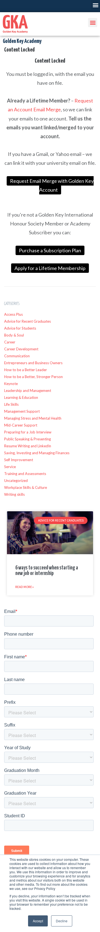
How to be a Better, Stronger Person (33, 376)
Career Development (21, 349)
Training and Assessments (25, 473)
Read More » (24, 587)
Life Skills (11, 404)
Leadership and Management (27, 390)
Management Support (22, 411)
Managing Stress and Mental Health (32, 418)
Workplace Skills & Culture (25, 487)
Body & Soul (14, 335)
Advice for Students (20, 328)
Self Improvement (18, 460)
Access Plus (13, 314)
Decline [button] (62, 920)
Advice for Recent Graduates (27, 321)
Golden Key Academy (22, 41)
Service (10, 466)
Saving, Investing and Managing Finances (36, 453)
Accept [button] (38, 920)
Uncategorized (16, 480)
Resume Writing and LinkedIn (27, 446)
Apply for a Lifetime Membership (50, 268)
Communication (17, 356)
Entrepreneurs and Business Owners (33, 363)
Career (9, 342)
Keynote (11, 383)
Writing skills (14, 494)
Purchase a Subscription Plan (50, 250)
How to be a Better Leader (25, 370)
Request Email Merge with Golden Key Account (52, 185)
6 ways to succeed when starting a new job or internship (46, 570)
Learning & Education (21, 397)
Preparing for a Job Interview (27, 432)
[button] (95, 4)
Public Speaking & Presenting (27, 439)
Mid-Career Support (20, 425)
